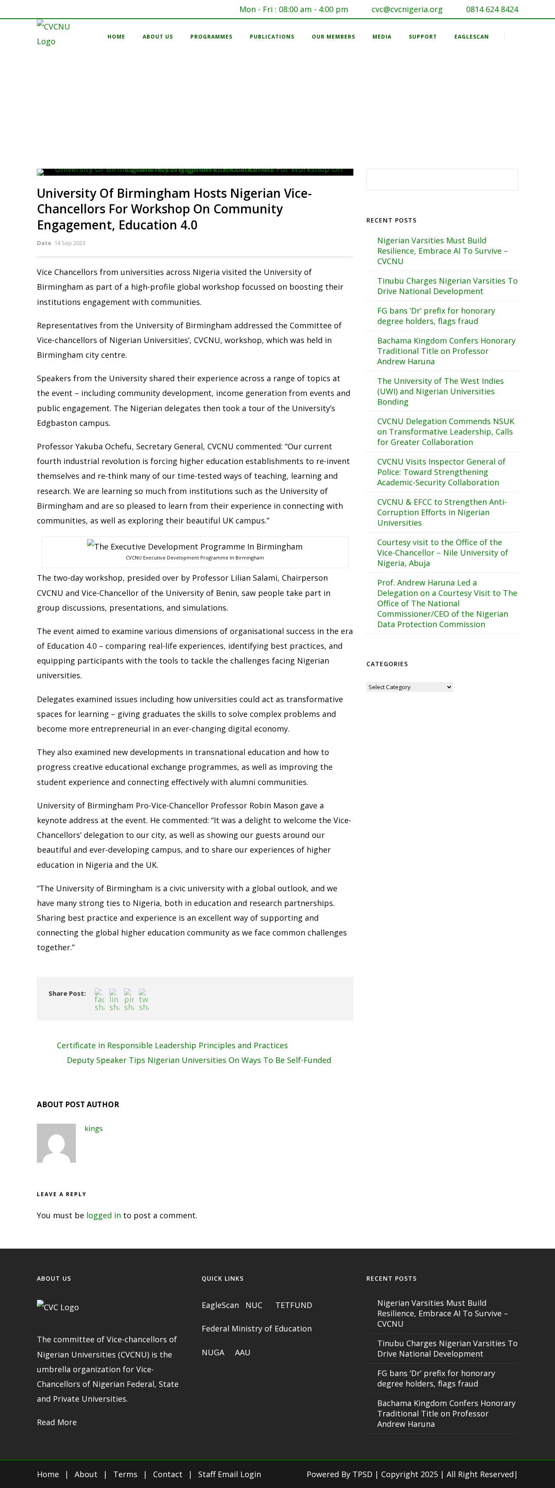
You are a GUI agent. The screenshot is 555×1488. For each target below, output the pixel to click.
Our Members (333, 36)
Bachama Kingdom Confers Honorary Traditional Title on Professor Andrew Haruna (446, 350)
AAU (243, 1352)
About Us (158, 36)
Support (423, 36)
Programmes (211, 36)
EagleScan (471, 36)
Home (116, 36)
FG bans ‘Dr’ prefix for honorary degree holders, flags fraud (436, 315)
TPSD (362, 1474)
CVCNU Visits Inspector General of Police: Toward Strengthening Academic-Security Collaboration (441, 471)
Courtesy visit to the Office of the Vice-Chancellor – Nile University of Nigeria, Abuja (442, 552)
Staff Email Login (229, 1474)
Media (382, 36)
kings (94, 1128)
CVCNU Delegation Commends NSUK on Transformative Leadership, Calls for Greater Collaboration (445, 431)
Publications (272, 36)
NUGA (214, 1352)
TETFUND (293, 1305)
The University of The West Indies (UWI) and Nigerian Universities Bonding (440, 391)
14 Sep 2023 (69, 243)
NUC (254, 1305)
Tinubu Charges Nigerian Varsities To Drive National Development (447, 285)
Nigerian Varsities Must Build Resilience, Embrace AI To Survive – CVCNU (442, 250)
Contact (168, 1474)
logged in (103, 1215)
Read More (57, 1422)
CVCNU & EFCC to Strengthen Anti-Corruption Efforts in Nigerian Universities (442, 512)
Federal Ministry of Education (257, 1328)
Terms (125, 1474)
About (86, 1474)
